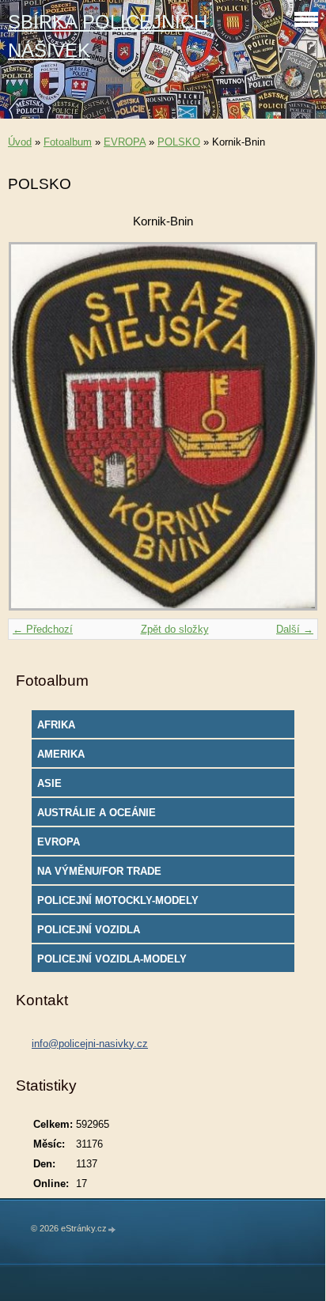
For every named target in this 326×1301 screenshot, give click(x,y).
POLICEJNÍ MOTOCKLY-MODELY (118, 900)
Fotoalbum (68, 142)
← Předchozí (43, 629)
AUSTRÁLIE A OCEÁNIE (96, 813)
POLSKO (178, 142)
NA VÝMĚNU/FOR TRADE (99, 871)
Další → (294, 629)
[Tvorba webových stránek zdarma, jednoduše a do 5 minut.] (112, 1229)
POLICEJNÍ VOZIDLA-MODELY (112, 959)
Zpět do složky (175, 629)
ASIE (49, 783)
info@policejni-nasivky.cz (90, 1043)
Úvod (20, 142)
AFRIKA (56, 725)
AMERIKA (61, 754)
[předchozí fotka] (33, 426)
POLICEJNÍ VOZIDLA (88, 930)
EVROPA (125, 142)
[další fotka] (292, 426)
